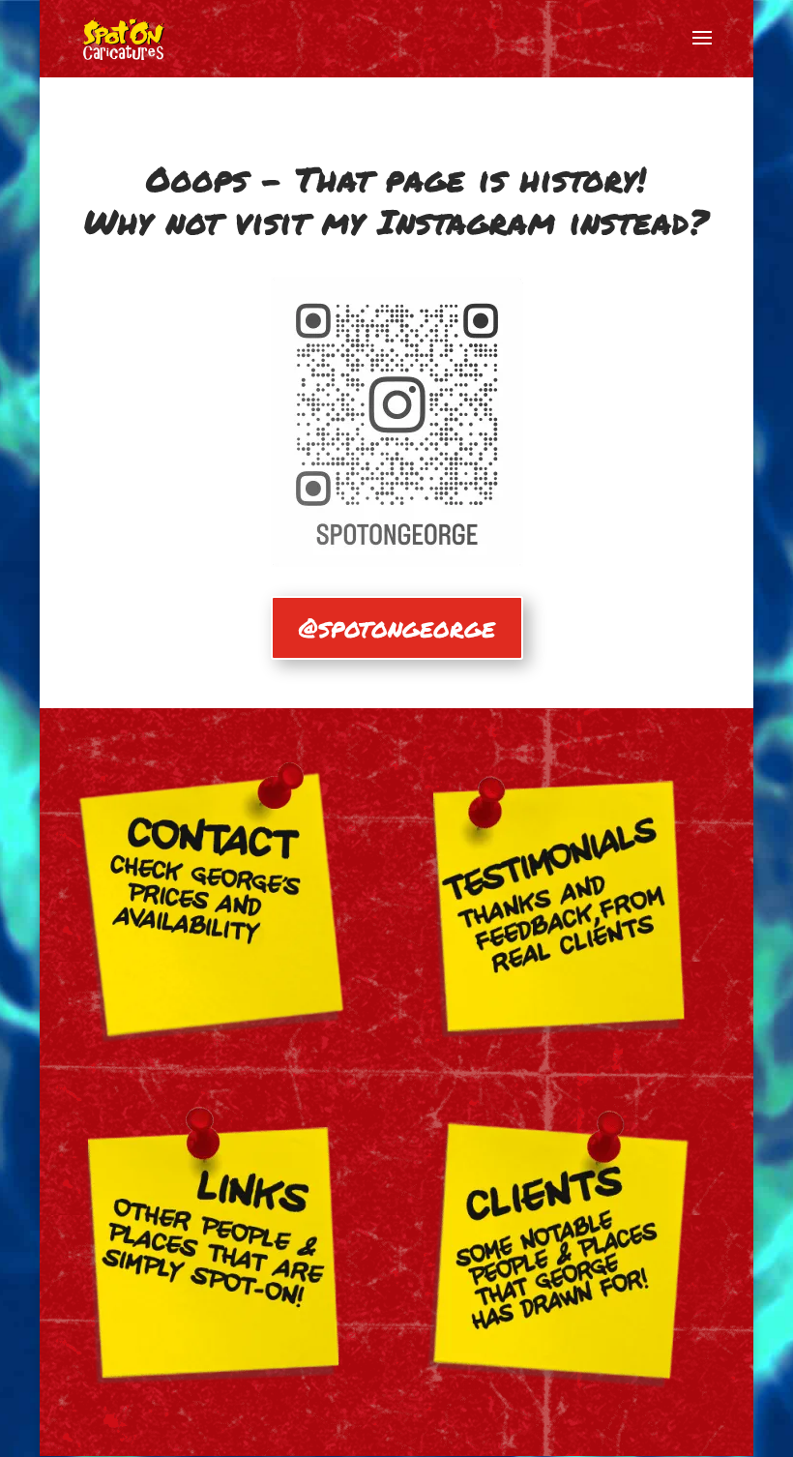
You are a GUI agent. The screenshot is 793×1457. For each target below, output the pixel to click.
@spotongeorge (397, 627)
